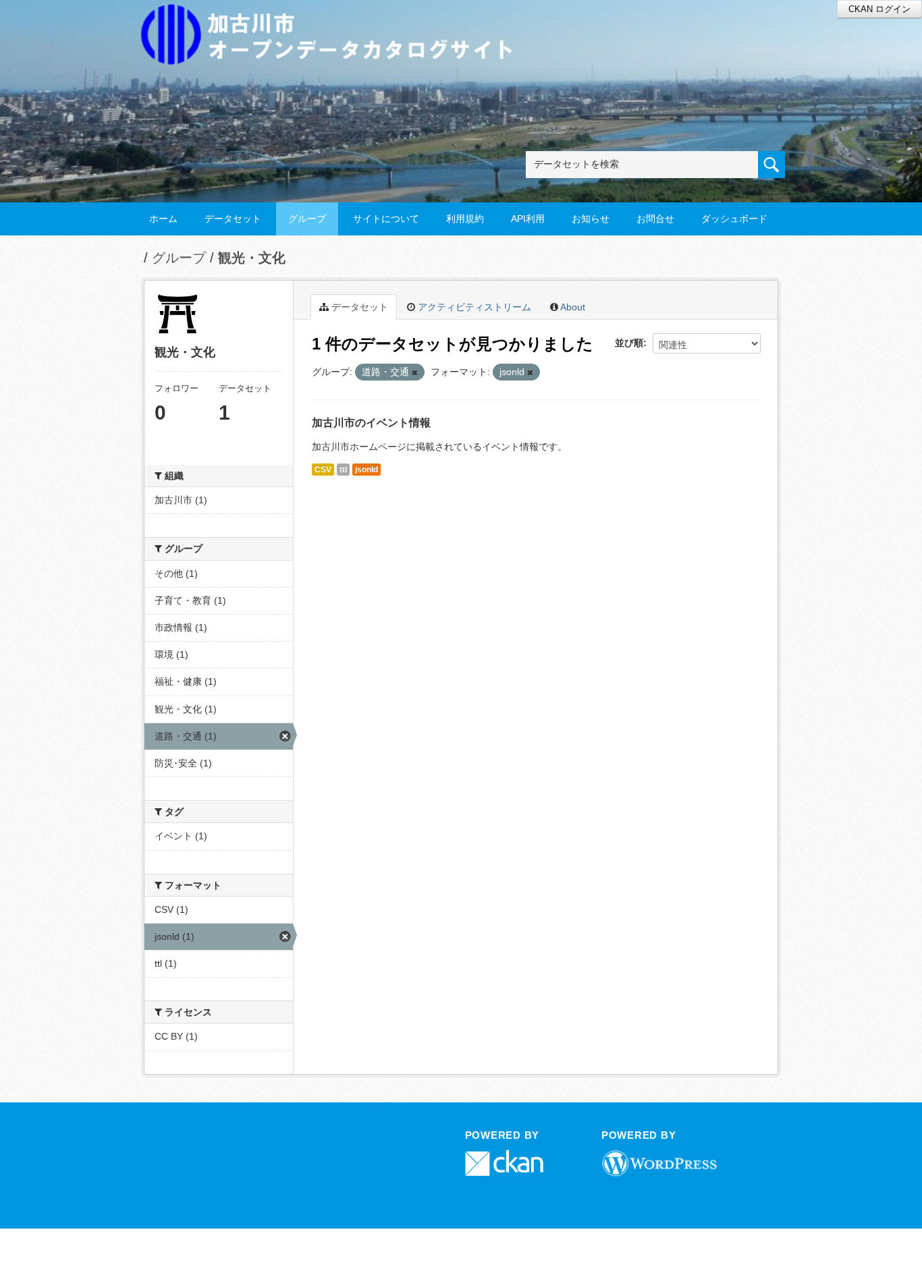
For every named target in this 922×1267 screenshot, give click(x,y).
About (571, 307)
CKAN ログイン (879, 9)
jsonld (366, 469)
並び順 (629, 342)
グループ (307, 218)
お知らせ (590, 218)
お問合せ (655, 218)
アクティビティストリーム (473, 307)
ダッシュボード (734, 218)
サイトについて (386, 218)
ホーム (163, 218)
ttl (343, 469)
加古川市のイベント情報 (371, 422)
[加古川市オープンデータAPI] (334, 18)
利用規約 (465, 218)
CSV (323, 469)
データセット (233, 218)
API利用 (528, 218)
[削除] (415, 372)
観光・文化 (252, 257)
